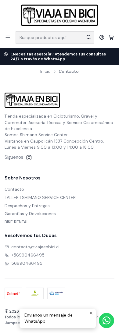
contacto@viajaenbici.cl (35, 247)
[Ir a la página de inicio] (59, 15)
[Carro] (111, 37)
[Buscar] (89, 37)
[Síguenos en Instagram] (29, 157)
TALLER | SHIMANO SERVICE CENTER (40, 197)
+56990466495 (28, 255)
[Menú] (8, 37)
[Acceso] (102, 37)
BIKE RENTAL (17, 222)
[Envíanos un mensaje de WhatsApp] (106, 320)
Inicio (45, 71)
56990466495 (26, 263)
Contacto (14, 189)
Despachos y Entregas (27, 205)
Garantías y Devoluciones (30, 213)
